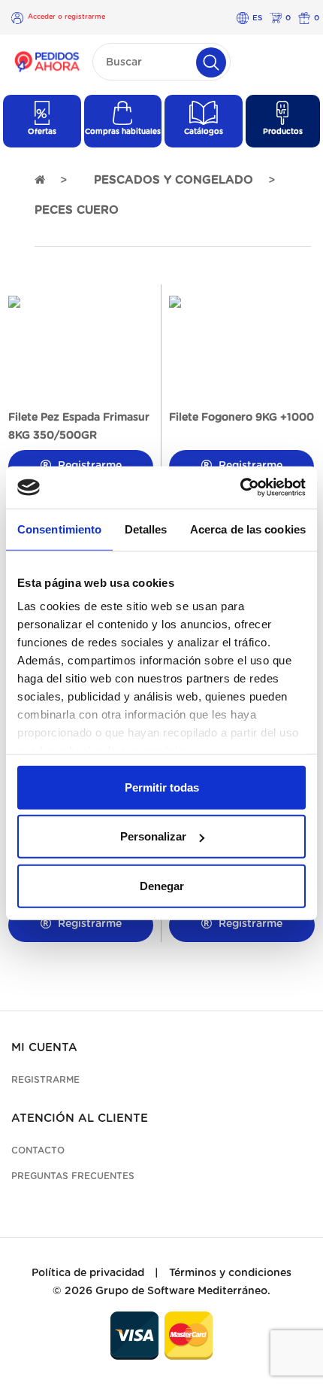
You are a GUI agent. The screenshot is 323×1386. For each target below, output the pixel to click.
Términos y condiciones (230, 1273)
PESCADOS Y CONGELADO (173, 180)
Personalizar (153, 836)
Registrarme (88, 924)
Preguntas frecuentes (72, 1176)
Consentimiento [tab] (59, 528)
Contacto (38, 1150)
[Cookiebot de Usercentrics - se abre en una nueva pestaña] (240, 487)
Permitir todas (162, 786)
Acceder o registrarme (66, 17)
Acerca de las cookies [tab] (248, 528)
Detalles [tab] (146, 528)
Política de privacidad (88, 1273)
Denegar (162, 885)
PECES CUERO (77, 210)
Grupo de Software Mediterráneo (181, 1291)
